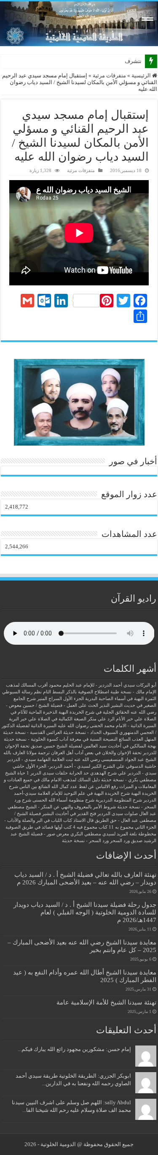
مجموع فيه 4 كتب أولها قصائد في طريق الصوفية (51, 827)
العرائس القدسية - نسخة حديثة (32, 732)
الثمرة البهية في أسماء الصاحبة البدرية (120, 698)
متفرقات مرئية (109, 75)
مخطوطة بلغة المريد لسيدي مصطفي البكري (113, 834)
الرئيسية (141, 75)
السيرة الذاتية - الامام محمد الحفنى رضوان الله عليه (107, 725)
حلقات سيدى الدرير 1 (47, 773)
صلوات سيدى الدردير (117, 813)
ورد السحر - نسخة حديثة (85, 840)
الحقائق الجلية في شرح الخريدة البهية (94, 712)
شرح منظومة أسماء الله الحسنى (63, 800)
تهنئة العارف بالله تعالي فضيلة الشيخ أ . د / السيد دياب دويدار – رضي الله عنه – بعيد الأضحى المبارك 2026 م (85, 878)
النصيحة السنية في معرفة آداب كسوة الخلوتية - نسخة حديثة (61, 739)
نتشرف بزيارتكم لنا (120, 61)
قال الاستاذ (83, 820)
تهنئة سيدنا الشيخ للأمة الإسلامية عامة (106, 1002)
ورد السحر (120, 840)
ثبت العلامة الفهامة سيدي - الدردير (40, 759)
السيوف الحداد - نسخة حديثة (90, 732)
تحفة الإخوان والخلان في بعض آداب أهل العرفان (96, 752)
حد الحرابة (79, 773)
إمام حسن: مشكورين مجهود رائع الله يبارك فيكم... (74, 1049)
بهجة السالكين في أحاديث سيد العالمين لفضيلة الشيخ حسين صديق (93, 746)
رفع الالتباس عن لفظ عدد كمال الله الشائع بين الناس (68, 786)
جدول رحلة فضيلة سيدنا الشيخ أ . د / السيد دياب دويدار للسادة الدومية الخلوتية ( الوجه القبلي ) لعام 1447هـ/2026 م (84, 912)
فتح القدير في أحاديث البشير (69, 813)
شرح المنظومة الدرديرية (119, 800)
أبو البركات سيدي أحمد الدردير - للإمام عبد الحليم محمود (102, 685)
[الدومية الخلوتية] (79, 23)
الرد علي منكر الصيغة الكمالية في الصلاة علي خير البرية (62, 719)
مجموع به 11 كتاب (116, 827)
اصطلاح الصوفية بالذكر (87, 692)
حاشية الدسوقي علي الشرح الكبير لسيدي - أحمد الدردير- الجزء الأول (91, 766)
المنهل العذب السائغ (137, 739)
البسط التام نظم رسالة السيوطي (33, 692)
